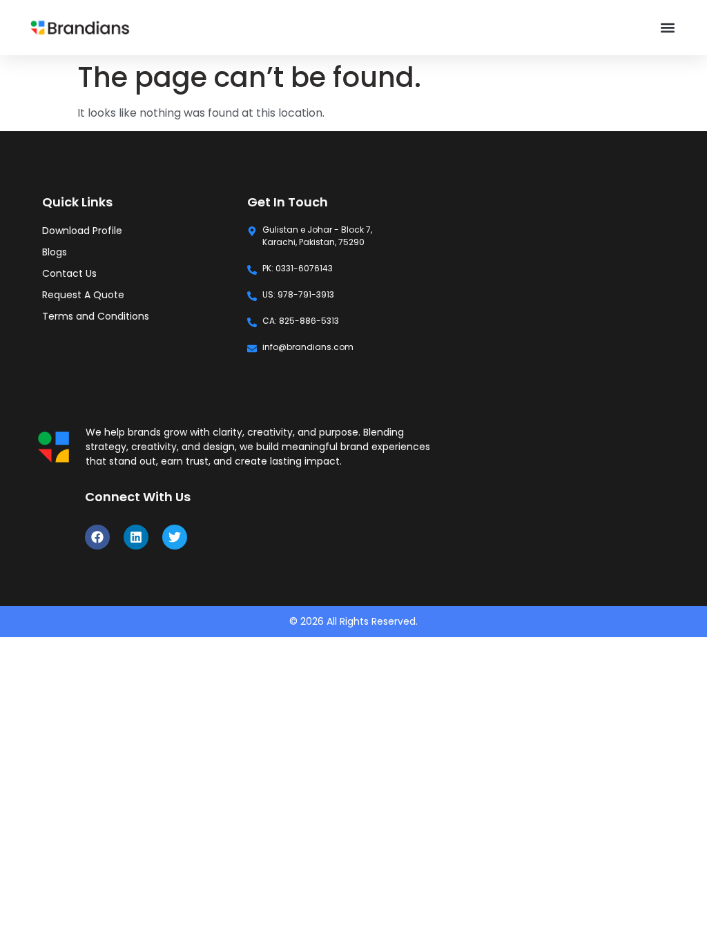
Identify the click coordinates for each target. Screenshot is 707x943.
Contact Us (69, 273)
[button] (667, 28)
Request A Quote (83, 295)
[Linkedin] (136, 537)
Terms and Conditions (95, 316)
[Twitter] (174, 537)
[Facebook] (97, 537)
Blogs (54, 252)
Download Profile (82, 230)
